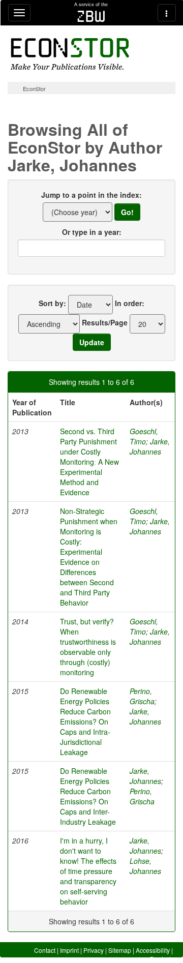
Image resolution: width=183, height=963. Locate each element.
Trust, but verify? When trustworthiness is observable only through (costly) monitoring (88, 646)
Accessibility (153, 950)
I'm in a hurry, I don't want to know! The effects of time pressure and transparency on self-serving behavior (88, 871)
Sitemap (119, 950)
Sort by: (52, 303)
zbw (91, 16)
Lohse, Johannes (145, 866)
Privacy (93, 950)
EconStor (34, 88)
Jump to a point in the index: (91, 195)
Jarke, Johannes (150, 446)
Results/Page (105, 322)
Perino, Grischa (142, 696)
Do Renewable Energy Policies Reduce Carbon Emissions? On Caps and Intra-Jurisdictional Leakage (85, 721)
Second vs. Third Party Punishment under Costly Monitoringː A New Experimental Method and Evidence (89, 461)
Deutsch (161, 958)
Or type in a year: (91, 232)
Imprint (69, 950)
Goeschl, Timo (144, 436)
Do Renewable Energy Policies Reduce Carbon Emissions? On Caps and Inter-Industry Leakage (88, 796)
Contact (44, 950)
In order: (129, 303)
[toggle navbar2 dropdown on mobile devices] (167, 12)
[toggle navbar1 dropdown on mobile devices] (19, 12)
